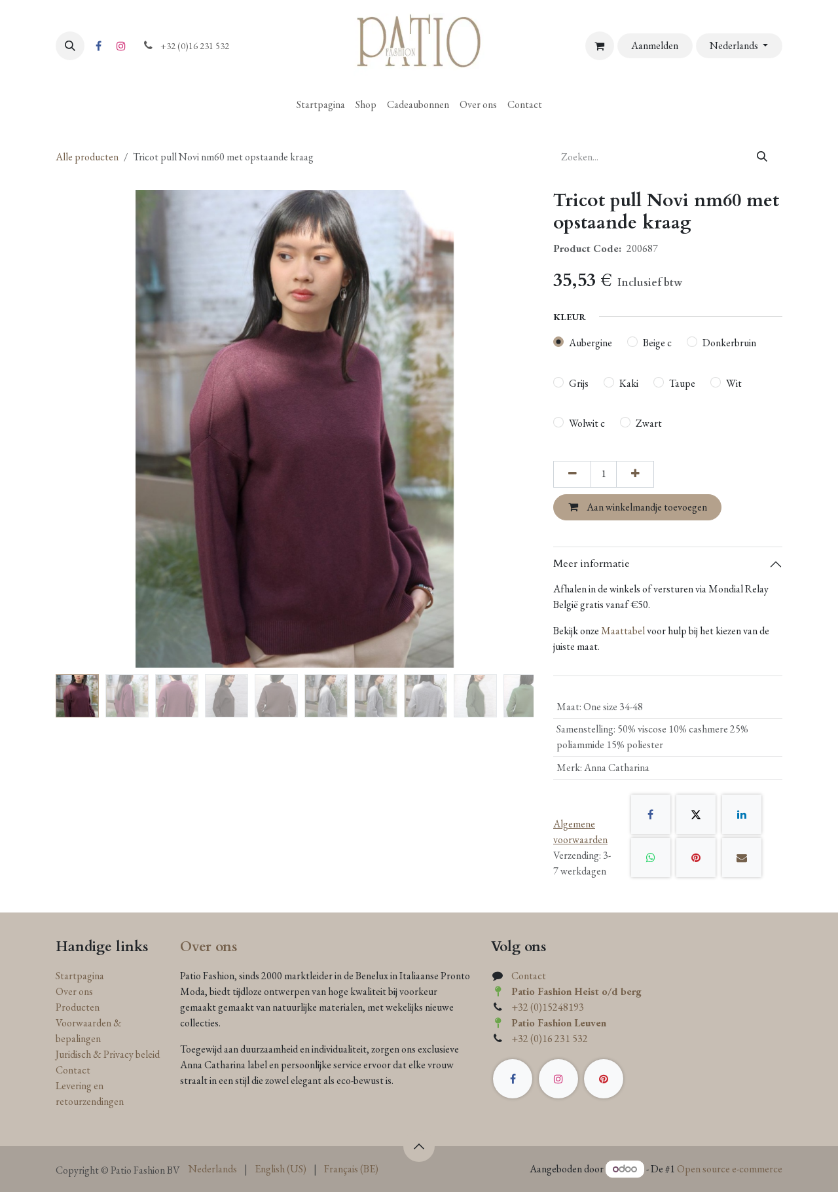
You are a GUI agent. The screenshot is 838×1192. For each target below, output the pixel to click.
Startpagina (80, 976)
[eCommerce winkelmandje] (599, 45)
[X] (696, 814)
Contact (73, 1070)
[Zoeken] (762, 157)
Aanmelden (654, 45)
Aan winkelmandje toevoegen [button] (646, 507)
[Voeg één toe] (635, 474)
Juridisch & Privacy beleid (108, 1054)
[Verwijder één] (572, 474)
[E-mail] (741, 857)
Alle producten (87, 157)
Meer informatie (591, 563)
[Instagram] (121, 45)
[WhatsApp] (650, 857)
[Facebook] (98, 45)
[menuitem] (320, 105)
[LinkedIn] (741, 814)
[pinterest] (603, 1078)
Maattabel (623, 631)
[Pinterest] (696, 857)
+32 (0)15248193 (547, 1007)
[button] (70, 45)
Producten (78, 1007)
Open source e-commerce (729, 1169)
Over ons (74, 991)
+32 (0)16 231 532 (549, 1038)
